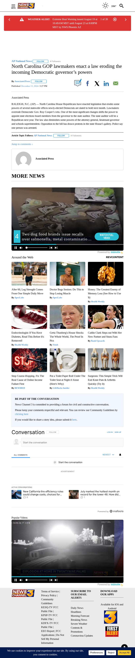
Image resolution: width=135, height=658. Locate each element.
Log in (110, 432)
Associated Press (22, 81)
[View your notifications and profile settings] (120, 454)
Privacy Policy (48, 595)
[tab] (21, 455)
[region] (67, 472)
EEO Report (47, 631)
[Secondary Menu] (16, 5)
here (74, 419)
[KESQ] (29, 6)
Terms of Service (50, 591)
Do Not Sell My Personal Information (52, 639)
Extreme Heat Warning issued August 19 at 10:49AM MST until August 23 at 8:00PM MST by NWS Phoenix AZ (75, 23)
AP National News (43, 135)
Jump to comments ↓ (22, 144)
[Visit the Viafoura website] (116, 511)
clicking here (21, 414)
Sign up (118, 432)
